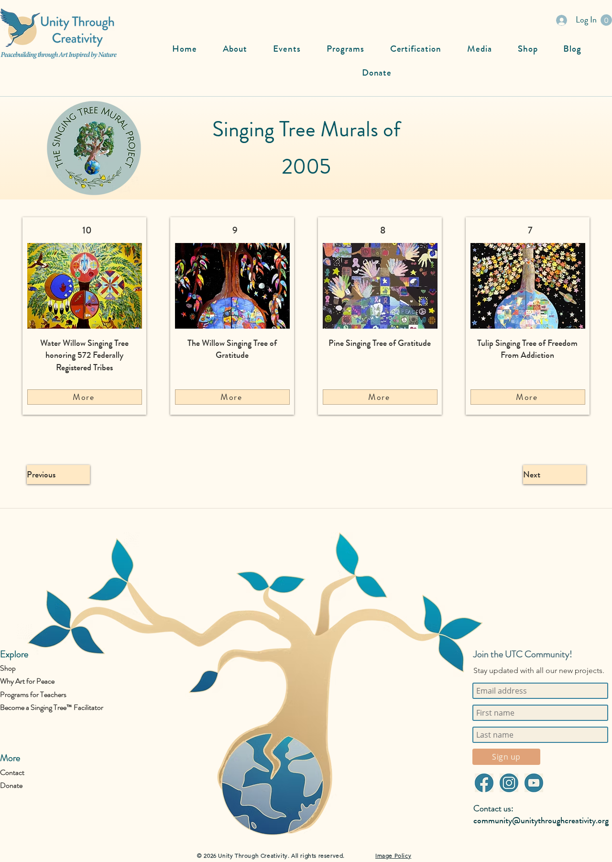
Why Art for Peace (27, 680)
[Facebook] (483, 783)
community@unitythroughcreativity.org (541, 820)
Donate (11, 785)
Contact (12, 772)
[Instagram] (508, 783)
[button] (606, 20)
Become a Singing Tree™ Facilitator (51, 707)
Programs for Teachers (33, 694)
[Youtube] (533, 783)
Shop (8, 668)
